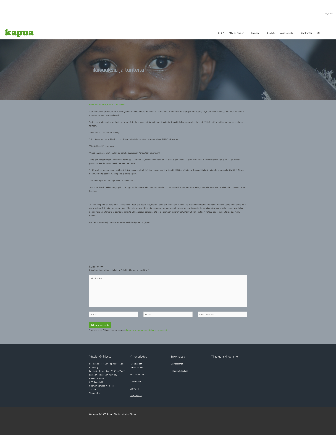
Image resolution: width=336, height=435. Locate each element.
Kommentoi (94, 104)
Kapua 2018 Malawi (116, 104)
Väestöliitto (94, 393)
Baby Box (134, 389)
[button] (328, 33)
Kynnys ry (93, 367)
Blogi (103, 104)
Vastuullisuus (136, 396)
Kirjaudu (329, 13)
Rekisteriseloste (137, 374)
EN (318, 33)
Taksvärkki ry (95, 389)
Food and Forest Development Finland (107, 364)
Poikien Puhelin (96, 378)
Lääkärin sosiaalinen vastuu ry (103, 375)
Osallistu (271, 33)
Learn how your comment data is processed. (146, 330)
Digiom (133, 414)
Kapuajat (255, 33)
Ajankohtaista (286, 33)
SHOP (221, 33)
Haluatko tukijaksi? (179, 371)
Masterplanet (177, 364)
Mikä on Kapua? (236, 33)
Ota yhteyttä (306, 33)
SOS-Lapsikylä (96, 382)
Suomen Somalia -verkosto (101, 386)
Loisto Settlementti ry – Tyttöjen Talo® (107, 371)
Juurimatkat (135, 381)
